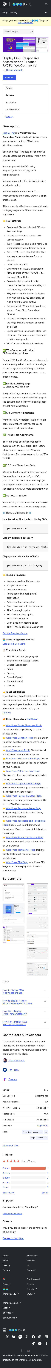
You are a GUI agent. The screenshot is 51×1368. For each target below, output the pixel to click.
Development (12, 109)
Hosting (6, 1265)
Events (30, 1284)
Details (9, 88)
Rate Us (7, 712)
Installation (11, 102)
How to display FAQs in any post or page (13, 991)
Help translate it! (25, 22)
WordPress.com (12, 1302)
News (5, 1260)
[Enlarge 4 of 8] (44, 887)
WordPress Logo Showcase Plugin (23, 783)
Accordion (27, 1132)
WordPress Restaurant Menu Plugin (23, 808)
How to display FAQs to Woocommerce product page (17, 1002)
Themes (31, 1260)
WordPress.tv (11, 1293)
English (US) (42, 1125)
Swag (31, 1293)
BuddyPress (10, 1317)
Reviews (10, 95)
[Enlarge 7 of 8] (44, 950)
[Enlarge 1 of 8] (20, 887)
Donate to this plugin (13, 1238)
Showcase (32, 1255)
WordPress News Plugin (18, 750)
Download (9, 77)
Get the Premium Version (15, 633)
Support (9, 116)
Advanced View (10, 1145)
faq (46, 1132)
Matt (6, 1307)
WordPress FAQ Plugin (17, 862)
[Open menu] (46, 4)
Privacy (6, 1270)
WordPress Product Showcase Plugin (24, 837)
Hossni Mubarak (14, 70)
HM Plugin (32, 719)
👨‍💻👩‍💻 (5, 1289)
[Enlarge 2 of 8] (20, 907)
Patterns (31, 1270)
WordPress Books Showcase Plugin (24, 725)
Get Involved (33, 1279)
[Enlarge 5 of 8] (44, 920)
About (6, 1255)
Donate (32, 1289)
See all (45, 1192)
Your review (8, 1192)
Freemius (12, 1079)
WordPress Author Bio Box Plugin (22, 771)
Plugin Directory (10, 12)
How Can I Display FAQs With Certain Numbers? (15, 1023)
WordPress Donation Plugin (19, 737)
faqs (33, 1138)
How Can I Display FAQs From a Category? (15, 1012)
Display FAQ (9, 133)
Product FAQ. (42, 1138)
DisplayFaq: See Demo (14, 643)
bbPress (8, 1312)
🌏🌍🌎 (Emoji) (17, 1330)
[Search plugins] (31, 31)
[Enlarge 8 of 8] (44, 966)
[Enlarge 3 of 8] (20, 929)
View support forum (12, 1213)
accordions (37, 1132)
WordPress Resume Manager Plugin (24, 795)
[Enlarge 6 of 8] (44, 935)
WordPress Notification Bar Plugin (23, 758)
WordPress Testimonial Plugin (20, 849)
